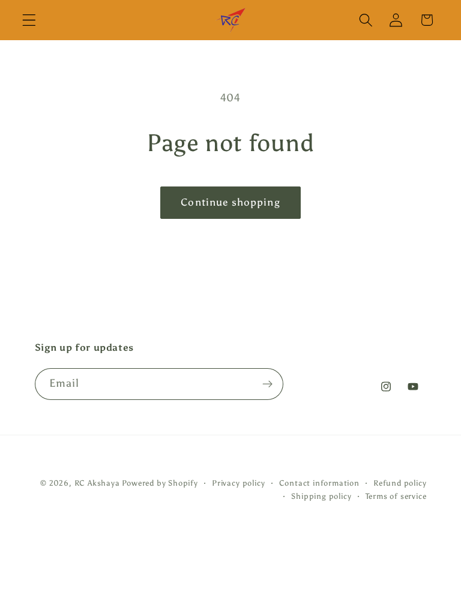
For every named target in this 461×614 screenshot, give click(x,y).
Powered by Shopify (160, 482)
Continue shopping (230, 202)
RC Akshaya (97, 482)
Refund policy (399, 482)
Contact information (319, 482)
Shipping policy (321, 496)
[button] (29, 20)
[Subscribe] (267, 384)
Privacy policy (238, 482)
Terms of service (396, 496)
